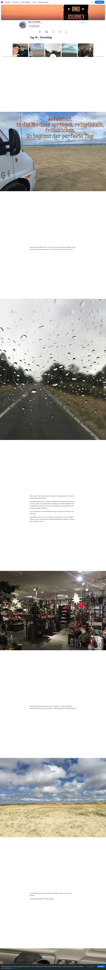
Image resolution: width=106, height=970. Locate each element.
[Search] (92, 2)
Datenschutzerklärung (15, 968)
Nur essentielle (91, 966)
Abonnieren (83, 22)
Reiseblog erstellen (43, 2)
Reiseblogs (15, 2)
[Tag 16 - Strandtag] (20, 51)
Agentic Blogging (25, 2)
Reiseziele (8, 2)
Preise (34, 2)
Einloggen (99, 2)
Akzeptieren (101, 966)
